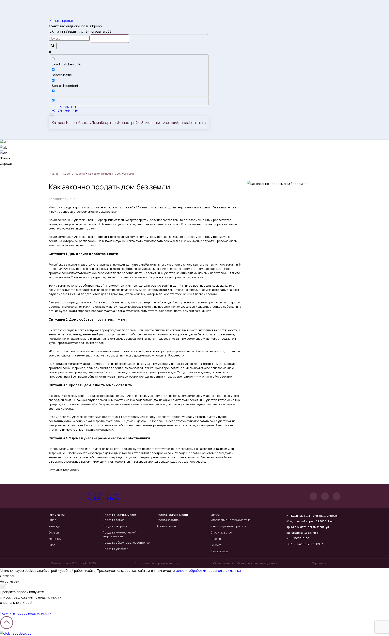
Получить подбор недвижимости (25, 613)
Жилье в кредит (61, 20)
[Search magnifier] (53, 46)
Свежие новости (74, 173)
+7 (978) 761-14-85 (65, 110)
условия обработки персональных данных (208, 570)
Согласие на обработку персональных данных (245, 563)
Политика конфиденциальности (156, 563)
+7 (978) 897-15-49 (65, 107)
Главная (54, 173)
